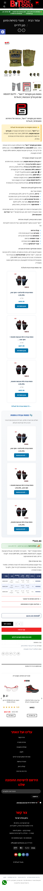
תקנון (21, 752)
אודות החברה (21, 742)
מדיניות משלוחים (12, 877)
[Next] (3, 59)
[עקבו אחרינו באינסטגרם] (23, 854)
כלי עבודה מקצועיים (29, 649)
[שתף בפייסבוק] (14, 653)
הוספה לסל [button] (11, 715)
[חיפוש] (4, 6)
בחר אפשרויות (32, 715)
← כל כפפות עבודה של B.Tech (22, 406)
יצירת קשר (21, 737)
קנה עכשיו (21, 630)
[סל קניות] (37, 3)
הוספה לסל (7, 624)
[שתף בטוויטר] (11, 653)
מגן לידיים (19, 25)
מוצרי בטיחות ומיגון (13, 20)
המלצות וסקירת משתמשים (30, 604)
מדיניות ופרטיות (21, 771)
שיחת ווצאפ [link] (4, 882)
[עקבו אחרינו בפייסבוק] (27, 854)
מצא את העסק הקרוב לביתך (21, 757)
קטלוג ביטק (21, 766)
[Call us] (19, 854)
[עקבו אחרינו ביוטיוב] (16, 854)
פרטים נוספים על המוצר (31, 599)
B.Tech (36, 649)
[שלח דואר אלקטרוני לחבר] (7, 653)
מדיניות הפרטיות (22, 803)
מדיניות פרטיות (22, 877)
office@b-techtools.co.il (19, 843)
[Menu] (5, 2)
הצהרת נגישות (21, 761)
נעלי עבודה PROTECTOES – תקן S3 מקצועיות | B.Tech (32, 701)
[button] (2, 32)
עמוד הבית (34, 20)
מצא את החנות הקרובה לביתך (21, 637)
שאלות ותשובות (21, 747)
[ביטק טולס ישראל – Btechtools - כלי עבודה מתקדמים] (21, 4)
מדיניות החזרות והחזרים (33, 877)
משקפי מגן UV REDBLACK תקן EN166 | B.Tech (11, 701)
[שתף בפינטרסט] (3, 653)
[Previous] (38, 59)
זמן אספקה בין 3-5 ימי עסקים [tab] (33, 666)
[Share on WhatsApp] (18, 653)
